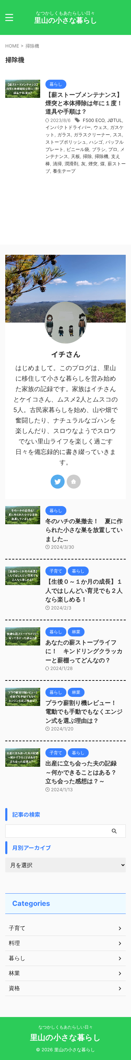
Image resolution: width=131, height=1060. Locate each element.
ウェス (100, 127)
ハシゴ (96, 142)
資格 (14, 988)
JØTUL (114, 120)
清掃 (57, 163)
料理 (14, 942)
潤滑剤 (71, 163)
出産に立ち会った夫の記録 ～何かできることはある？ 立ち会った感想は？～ (84, 772)
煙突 (92, 163)
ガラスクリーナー (92, 134)
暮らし (17, 957)
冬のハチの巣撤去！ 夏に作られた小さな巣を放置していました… (84, 530)
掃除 (87, 156)
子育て (17, 927)
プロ (112, 149)
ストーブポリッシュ (65, 142)
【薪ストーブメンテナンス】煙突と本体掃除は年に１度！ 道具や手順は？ (87, 103)
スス (117, 134)
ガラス (64, 134)
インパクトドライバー (68, 127)
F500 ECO (93, 120)
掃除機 (101, 156)
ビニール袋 (77, 149)
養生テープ (64, 171)
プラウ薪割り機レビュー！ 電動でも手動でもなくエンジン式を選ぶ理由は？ (84, 711)
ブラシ (98, 149)
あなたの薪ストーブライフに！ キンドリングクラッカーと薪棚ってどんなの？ (84, 651)
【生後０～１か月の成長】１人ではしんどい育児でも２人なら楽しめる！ (84, 590)
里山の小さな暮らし (65, 20)
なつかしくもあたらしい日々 (65, 1027)
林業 (14, 972)
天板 (75, 156)
